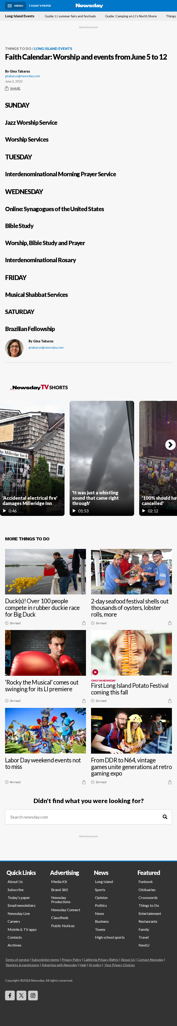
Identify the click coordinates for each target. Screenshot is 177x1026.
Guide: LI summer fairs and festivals (70, 16)
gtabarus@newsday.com (22, 76)
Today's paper (19, 897)
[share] (83, 622)
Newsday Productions (61, 899)
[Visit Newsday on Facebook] (10, 995)
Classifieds (59, 917)
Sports (100, 889)
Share (15, 88)
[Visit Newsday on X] (21, 995)
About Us (15, 881)
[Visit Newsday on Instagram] (33, 995)
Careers (14, 921)
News (99, 913)
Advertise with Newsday (59, 965)
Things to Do (18, 48)
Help (83, 965)
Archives (14, 945)
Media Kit (59, 881)
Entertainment (150, 913)
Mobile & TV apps (22, 929)
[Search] (165, 817)
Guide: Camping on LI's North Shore (131, 16)
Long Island (104, 881)
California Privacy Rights (101, 960)
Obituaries (147, 889)
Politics (101, 905)
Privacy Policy (71, 960)
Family (144, 929)
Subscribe (16, 889)
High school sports (110, 937)
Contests (15, 937)
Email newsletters (21, 905)
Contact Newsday (150, 960)
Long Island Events (19, 16)
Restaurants (148, 921)
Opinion (101, 897)
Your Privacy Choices (120, 965)
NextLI (144, 945)
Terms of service (17, 960)
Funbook (146, 881)
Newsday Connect (65, 909)
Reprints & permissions (22, 965)
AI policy (95, 965)
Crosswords (148, 897)
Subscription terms (45, 960)
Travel (144, 937)
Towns (100, 929)
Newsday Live (19, 913)
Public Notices (63, 925)
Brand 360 (59, 889)
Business (102, 921)
